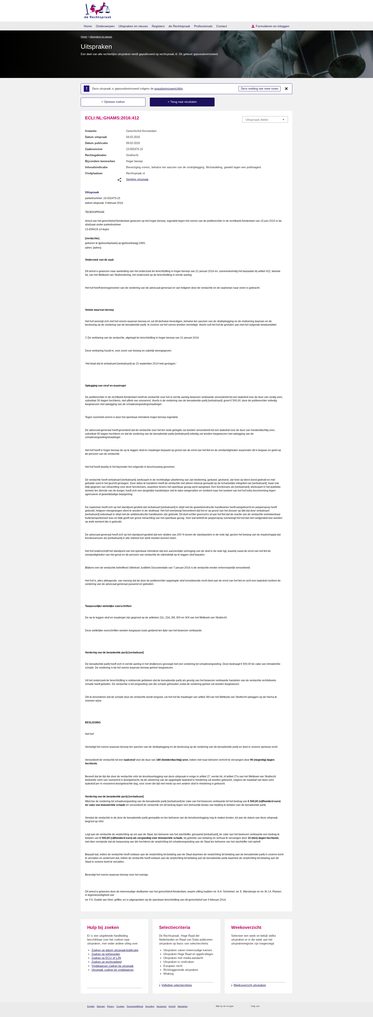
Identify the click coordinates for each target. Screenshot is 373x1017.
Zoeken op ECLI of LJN (106, 958)
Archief (172, 1006)
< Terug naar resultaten (182, 101)
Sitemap (101, 1006)
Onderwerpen (105, 26)
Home (88, 26)
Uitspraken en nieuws (133, 26)
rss (237, 1006)
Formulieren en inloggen (272, 26)
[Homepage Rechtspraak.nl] (96, 9)
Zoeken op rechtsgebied (107, 961)
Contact (221, 26)
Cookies (120, 1006)
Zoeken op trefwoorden (106, 954)
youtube (285, 1006)
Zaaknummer (94, 149)
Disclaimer (183, 1006)
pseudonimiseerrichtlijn (168, 88)
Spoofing (149, 1006)
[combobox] (265, 119)
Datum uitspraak (96, 137)
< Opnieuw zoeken (113, 101)
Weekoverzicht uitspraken (250, 985)
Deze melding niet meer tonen (259, 88)
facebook (269, 1006)
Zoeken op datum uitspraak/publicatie (115, 950)
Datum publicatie (96, 143)
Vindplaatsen (94, 173)
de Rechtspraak (179, 26)
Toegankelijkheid (134, 1006)
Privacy (110, 1006)
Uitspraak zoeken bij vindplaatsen (113, 969)
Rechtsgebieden (95, 155)
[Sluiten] (286, 88)
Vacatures (161, 1006)
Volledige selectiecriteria (176, 985)
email (243, 1006)
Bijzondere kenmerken (100, 161)
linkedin (280, 1006)
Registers (158, 26)
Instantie (90, 131)
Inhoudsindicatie (96, 167)
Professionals (203, 26)
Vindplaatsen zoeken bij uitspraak (113, 966)
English (91, 1006)
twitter (263, 1006)
